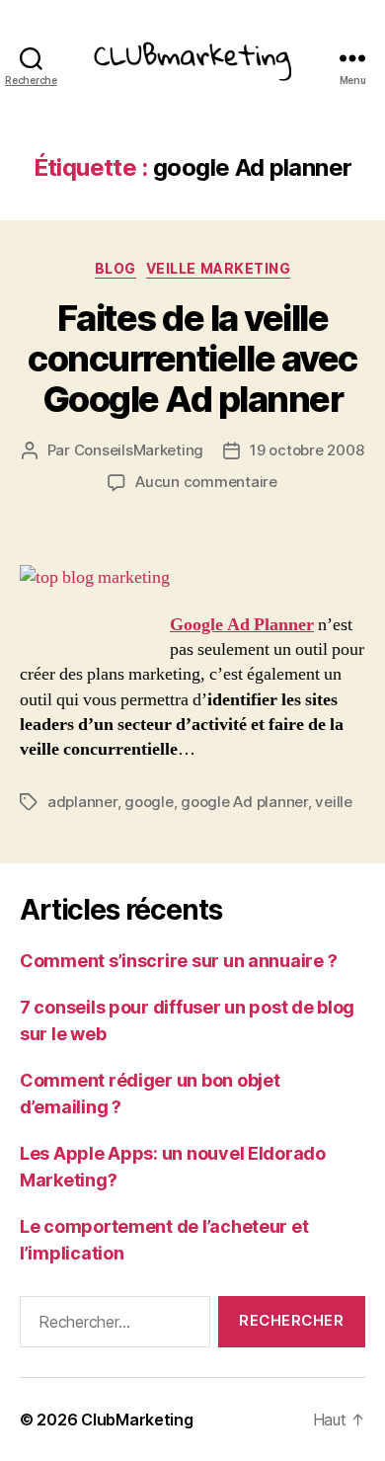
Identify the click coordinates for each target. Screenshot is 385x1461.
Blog (115, 268)
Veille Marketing (218, 268)
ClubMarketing (137, 1419)
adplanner (82, 801)
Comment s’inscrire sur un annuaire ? (178, 960)
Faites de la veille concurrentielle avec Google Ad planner (192, 358)
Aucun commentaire (206, 481)
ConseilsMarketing (139, 450)
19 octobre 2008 (306, 450)
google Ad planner (244, 801)
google (148, 801)
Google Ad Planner (242, 624)
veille (333, 801)
